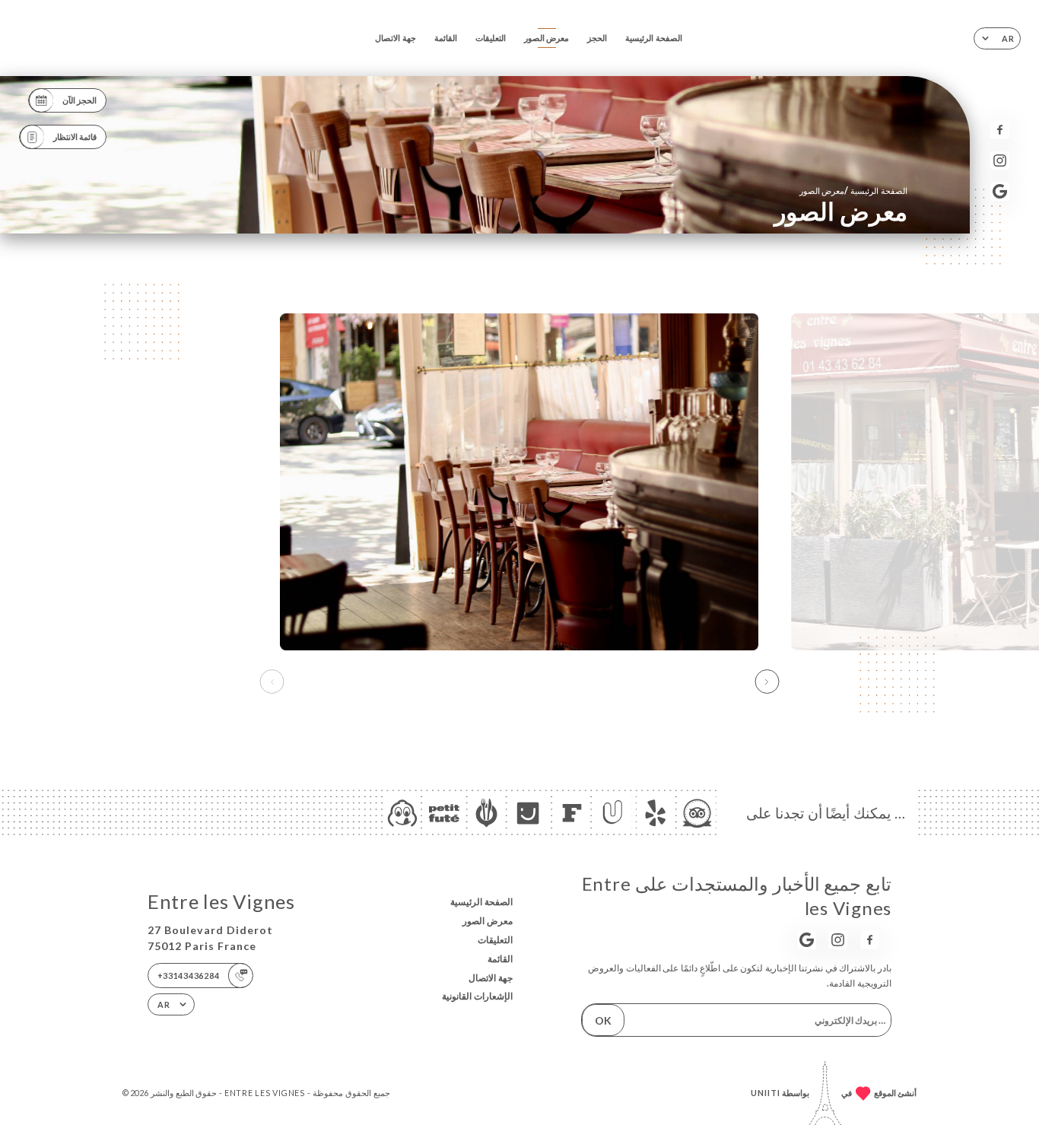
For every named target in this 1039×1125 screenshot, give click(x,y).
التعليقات (490, 38)
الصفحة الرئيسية (653, 38)
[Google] (999, 191)
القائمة (445, 38)
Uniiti (765, 1093)
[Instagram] (999, 160)
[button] (767, 681)
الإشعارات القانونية (477, 996)
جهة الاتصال (395, 38)
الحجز (597, 38)
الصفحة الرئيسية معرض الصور (853, 190)
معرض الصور (547, 38)
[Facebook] (999, 129)
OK (603, 1020)
